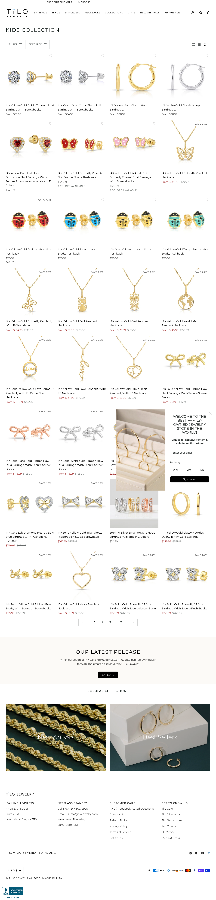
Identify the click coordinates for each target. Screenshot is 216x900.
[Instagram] (196, 853)
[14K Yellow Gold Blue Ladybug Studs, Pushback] (82, 220)
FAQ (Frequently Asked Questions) (132, 808)
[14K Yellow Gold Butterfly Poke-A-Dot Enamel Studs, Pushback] (82, 144)
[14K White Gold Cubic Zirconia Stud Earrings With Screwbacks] (82, 76)
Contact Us (117, 814)
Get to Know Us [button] (175, 803)
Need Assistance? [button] (72, 803)
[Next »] (133, 622)
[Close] (210, 413)
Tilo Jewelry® (21, 878)
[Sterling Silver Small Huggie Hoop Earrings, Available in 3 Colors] (134, 503)
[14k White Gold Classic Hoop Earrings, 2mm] (186, 76)
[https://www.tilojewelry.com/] (208, 853)
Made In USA (52, 878)
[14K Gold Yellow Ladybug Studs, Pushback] (134, 220)
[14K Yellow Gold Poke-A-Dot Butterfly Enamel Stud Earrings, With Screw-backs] (134, 144)
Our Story (168, 832)
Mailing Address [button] (20, 803)
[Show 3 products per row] (200, 44)
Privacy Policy (118, 826)
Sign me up (189, 479)
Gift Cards (116, 838)
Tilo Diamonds (171, 814)
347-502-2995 (79, 808)
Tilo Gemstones (172, 820)
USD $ (12, 870)
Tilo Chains (169, 826)
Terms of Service (120, 832)
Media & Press (171, 838)
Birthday (175, 462)
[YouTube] (202, 853)
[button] (41, 12)
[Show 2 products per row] (194, 44)
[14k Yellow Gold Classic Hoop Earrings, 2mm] (134, 76)
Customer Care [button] (122, 803)
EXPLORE (108, 674)
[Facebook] (190, 853)
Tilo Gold (167, 808)
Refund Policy (119, 820)
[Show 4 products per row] (206, 44)
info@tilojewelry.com (84, 814)
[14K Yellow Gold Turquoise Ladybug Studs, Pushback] (186, 220)
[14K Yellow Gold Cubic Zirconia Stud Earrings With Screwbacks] (30, 76)
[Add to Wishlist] (51, 56)
